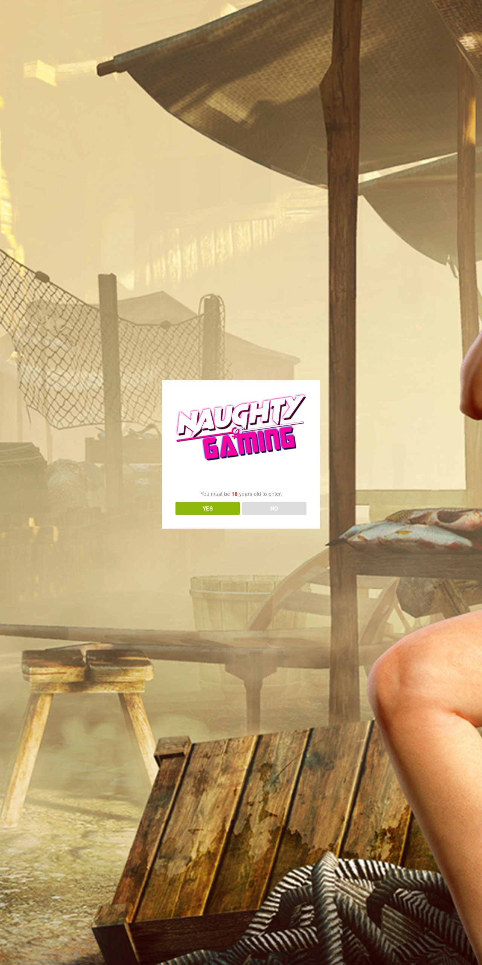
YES (208, 508)
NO (274, 508)
